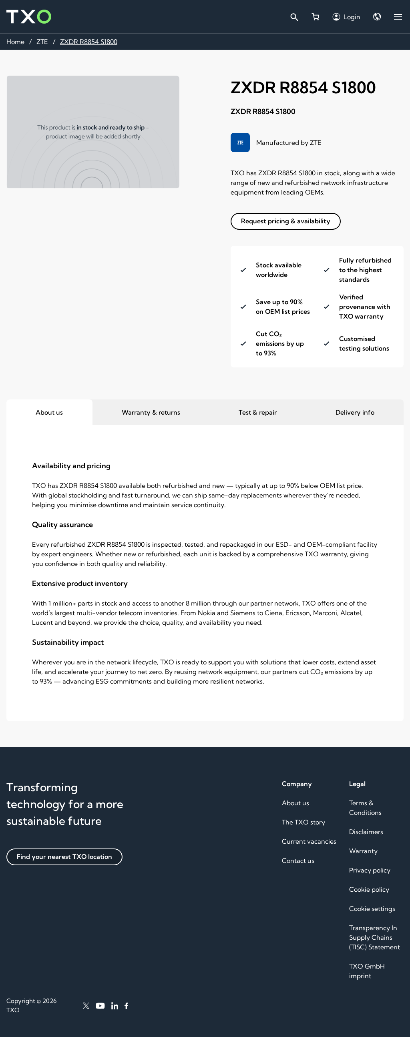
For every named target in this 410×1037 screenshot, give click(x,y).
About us (295, 803)
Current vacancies (309, 841)
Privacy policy (369, 870)
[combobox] (293, 16)
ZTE (42, 42)
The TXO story (303, 822)
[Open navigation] (398, 16)
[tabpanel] (205, 573)
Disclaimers (366, 832)
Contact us (298, 860)
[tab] (49, 412)
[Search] (293, 16)
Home (15, 42)
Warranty (363, 851)
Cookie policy (369, 889)
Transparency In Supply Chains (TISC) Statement (374, 937)
